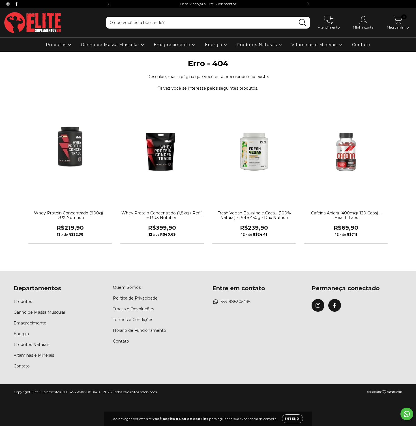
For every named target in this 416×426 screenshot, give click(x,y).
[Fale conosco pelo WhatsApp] (406, 414)
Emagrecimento (173, 44)
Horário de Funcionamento (139, 330)
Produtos (57, 44)
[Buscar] (302, 22)
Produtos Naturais (257, 44)
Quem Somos (127, 287)
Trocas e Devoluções (133, 308)
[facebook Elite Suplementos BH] (16, 4)
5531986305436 (235, 301)
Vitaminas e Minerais (315, 44)
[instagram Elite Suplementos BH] (8, 4)
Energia (214, 44)
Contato (361, 44)
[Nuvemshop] (384, 392)
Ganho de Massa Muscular (111, 44)
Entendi (292, 419)
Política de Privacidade (135, 298)
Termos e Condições (133, 319)
